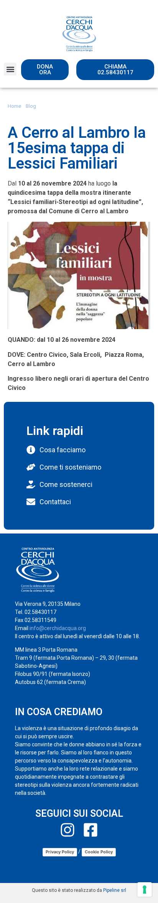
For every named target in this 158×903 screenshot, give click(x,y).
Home (14, 106)
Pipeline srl (114, 890)
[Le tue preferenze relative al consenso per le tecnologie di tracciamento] (144, 889)
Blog (31, 106)
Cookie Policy (99, 852)
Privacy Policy (60, 852)
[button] (10, 69)
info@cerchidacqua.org (58, 628)
